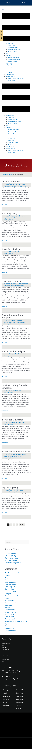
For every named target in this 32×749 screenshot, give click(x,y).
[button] (8, 3)
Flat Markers (9, 601)
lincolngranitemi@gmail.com (11, 679)
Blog (3, 661)
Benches (4, 647)
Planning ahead (11, 560)
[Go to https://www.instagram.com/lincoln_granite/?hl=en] (14, 746)
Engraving (5, 655)
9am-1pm (19, 706)
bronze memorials (11, 584)
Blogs (7, 578)
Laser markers (10, 610)
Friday (5, 702)
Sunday (5, 709)
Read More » (5, 205)
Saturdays (6, 706)
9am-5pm (19, 690)
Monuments (20, 322)
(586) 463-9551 (7, 677)
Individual (8, 605)
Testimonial (5, 657)
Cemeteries (5, 649)
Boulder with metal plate (14, 351)
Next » (22, 525)
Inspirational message (12, 419)
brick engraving (10, 582)
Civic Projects (15, 218)
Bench (7, 575)
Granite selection (11, 603)
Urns (3, 645)
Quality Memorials (11, 181)
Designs (8, 594)
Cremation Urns (10, 591)
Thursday (6, 699)
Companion (9, 589)
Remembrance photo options (16, 621)
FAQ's (24, 454)
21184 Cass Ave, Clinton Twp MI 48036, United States (11, 672)
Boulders (22, 284)
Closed (18, 709)
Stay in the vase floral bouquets (12, 316)
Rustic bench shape (11, 249)
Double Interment (11, 596)
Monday (5, 690)
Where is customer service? (16, 451)
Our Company (6, 659)
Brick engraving (9, 213)
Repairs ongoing (10, 487)
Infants (7, 607)
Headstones (6, 643)
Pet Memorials (10, 619)
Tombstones (13, 186)
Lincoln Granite (8, 456)
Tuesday (5, 693)
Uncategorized (22, 186)
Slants (7, 626)
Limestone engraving (12, 281)
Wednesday (6, 696)
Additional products (10, 322)
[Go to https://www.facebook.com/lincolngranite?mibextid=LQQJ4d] (17, 746)
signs (12, 286)
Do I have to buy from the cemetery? (15, 386)
